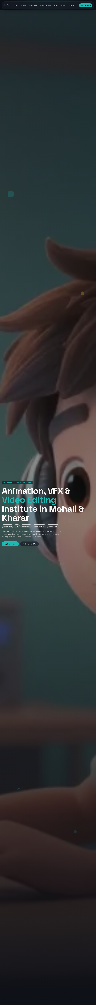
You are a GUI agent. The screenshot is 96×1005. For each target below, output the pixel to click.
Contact (71, 5)
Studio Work (33, 5)
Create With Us (30, 544)
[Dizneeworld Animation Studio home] (6, 5)
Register (63, 5)
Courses (23, 5)
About (56, 5)
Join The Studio (86, 5)
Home (16, 5)
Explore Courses (10, 544)
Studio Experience (45, 5)
